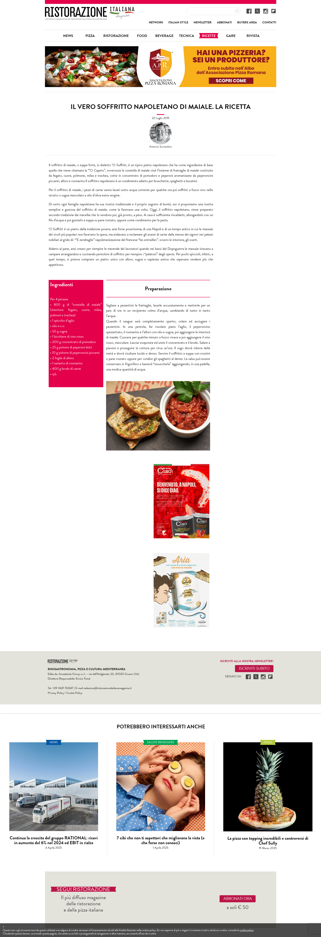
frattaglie (179, 170)
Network (156, 22)
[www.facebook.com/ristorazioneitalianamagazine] (249, 10)
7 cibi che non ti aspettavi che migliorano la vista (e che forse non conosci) (161, 840)
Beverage (164, 35)
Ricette (209, 35)
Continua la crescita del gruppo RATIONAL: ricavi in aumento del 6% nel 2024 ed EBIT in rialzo (54, 840)
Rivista (253, 35)
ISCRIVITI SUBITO (254, 668)
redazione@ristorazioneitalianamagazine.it (108, 688)
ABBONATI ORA (237, 899)
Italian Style (178, 22)
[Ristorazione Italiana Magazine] (90, 9)
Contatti (269, 22)
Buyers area (247, 22)
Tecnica (186, 35)
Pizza (90, 35)
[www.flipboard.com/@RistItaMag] (273, 10)
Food (142, 35)
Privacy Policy (56, 693)
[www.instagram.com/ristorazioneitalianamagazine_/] (266, 10)
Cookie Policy (74, 693)
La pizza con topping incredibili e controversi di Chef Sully (267, 840)
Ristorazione (116, 35)
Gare (231, 35)
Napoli (156, 229)
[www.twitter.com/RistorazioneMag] (257, 10)
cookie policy (247, 930)
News (68, 35)
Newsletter (203, 22)
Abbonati (224, 22)
